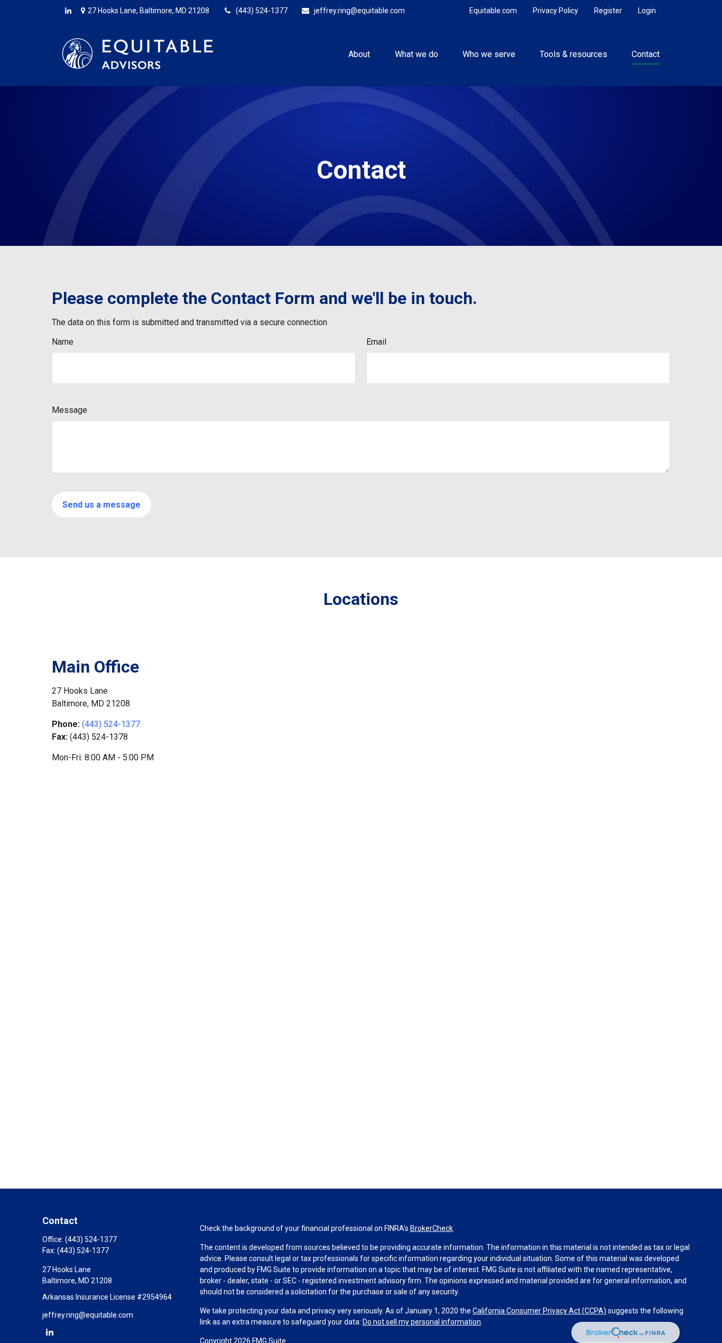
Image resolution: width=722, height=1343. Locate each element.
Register (608, 10)
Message (69, 410)
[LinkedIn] (68, 10)
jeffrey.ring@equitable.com (359, 10)
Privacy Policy (555, 10)
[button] (359, 53)
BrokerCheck (431, 1228)
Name (62, 342)
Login (647, 10)
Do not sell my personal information (422, 1322)
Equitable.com (493, 10)
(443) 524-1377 (262, 10)
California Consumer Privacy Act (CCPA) (539, 1311)
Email (376, 342)
